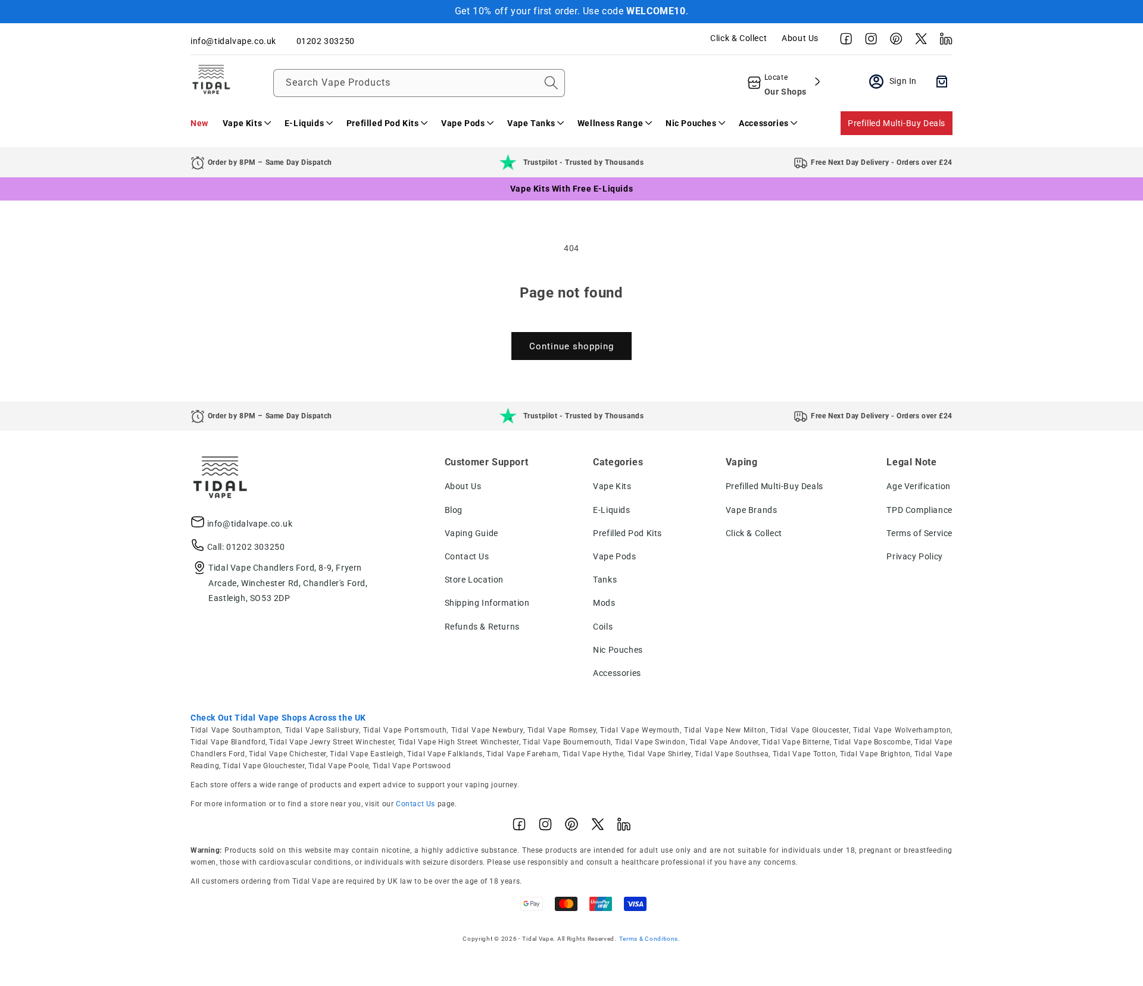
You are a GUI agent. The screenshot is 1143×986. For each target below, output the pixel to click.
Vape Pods (614, 556)
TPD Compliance (919, 510)
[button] (246, 123)
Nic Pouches (618, 650)
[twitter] (917, 41)
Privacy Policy (914, 556)
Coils (603, 626)
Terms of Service (919, 533)
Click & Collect (738, 38)
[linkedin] (942, 41)
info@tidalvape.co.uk (250, 523)
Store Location (474, 579)
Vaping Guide (471, 533)
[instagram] (867, 41)
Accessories (617, 673)
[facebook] (842, 41)
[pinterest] (892, 41)
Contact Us (467, 556)
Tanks (605, 579)
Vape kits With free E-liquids (571, 188)
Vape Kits (612, 486)
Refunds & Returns (482, 626)
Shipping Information (487, 603)
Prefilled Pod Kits (627, 533)
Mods (604, 603)
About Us (800, 38)
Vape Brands (751, 510)
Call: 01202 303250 (246, 547)
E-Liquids (611, 510)
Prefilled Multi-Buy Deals (896, 123)
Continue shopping (571, 346)
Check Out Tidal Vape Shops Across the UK (278, 717)
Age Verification (918, 486)
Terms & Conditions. (649, 938)
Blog (454, 510)
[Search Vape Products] (551, 83)
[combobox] (419, 83)
